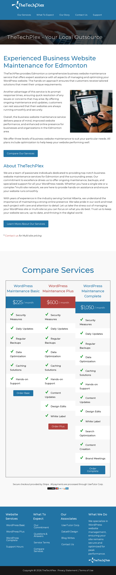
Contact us (11, 235)
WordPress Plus (15, 531)
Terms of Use (86, 570)
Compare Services (39, 550)
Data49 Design (69, 531)
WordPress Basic (15, 525)
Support (97, 14)
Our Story (64, 14)
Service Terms (42, 542)
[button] (23, 393)
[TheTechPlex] (28, 5)
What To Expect (45, 14)
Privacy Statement (67, 570)
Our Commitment (41, 526)
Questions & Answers (40, 535)
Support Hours (14, 546)
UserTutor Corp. (70, 525)
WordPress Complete (12, 539)
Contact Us (81, 14)
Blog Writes (68, 538)
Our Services (24, 14)
